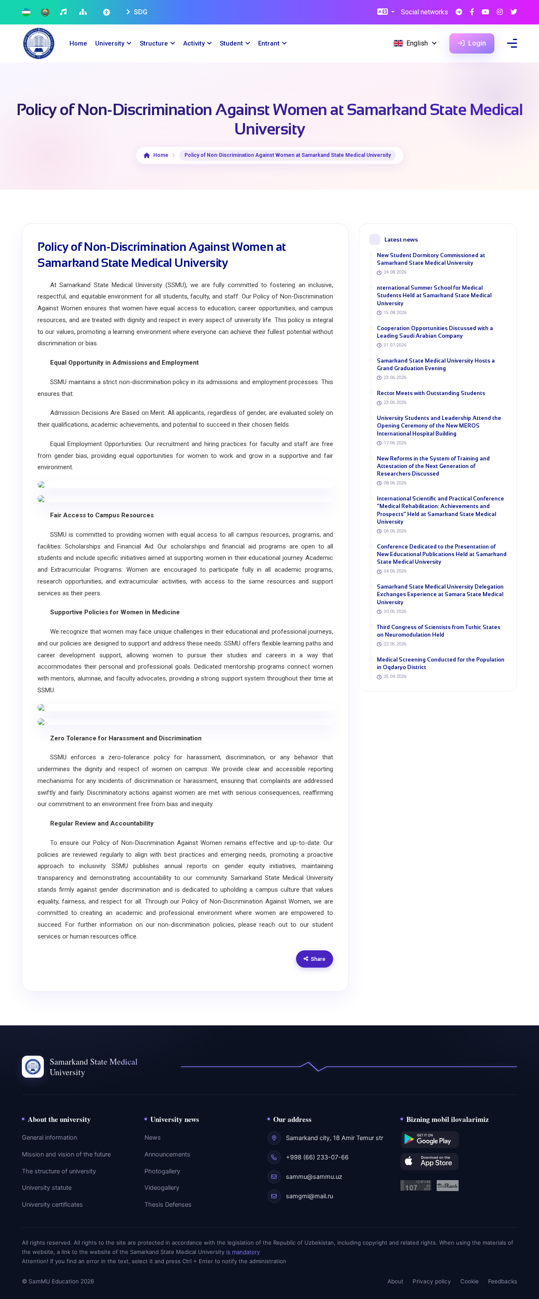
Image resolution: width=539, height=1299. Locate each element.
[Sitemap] (84, 12)
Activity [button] (194, 43)
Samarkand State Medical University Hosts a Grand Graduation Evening (436, 364)
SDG (139, 12)
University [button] (109, 43)
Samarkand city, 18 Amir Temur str (334, 1138)
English (417, 43)
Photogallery (162, 1171)
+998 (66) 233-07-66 (317, 1157)
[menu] (512, 43)
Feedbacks (502, 1281)
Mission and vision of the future (66, 1154)
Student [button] (231, 43)
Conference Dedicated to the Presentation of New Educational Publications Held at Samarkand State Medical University (442, 554)
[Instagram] (500, 12)
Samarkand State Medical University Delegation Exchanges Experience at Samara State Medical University (440, 594)
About (395, 1281)
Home (78, 43)
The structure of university (59, 1171)
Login (476, 43)
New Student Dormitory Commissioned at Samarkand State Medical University (431, 259)
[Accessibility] (107, 12)
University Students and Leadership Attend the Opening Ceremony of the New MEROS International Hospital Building (439, 425)
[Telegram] (459, 12)
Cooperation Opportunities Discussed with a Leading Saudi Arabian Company (435, 332)
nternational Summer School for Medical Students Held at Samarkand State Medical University (434, 295)
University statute (47, 1187)
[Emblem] (45, 12)
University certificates (52, 1204)
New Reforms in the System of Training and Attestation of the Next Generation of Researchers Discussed (433, 466)
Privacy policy (432, 1281)
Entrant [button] (269, 43)
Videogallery (161, 1187)
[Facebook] (472, 12)
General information (49, 1137)
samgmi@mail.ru (309, 1196)
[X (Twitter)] (513, 12)
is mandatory (243, 1251)
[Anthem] (64, 12)
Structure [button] (154, 43)
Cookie (469, 1281)
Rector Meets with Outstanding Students (431, 393)
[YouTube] (485, 12)
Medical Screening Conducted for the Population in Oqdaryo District (440, 663)
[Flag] (26, 12)
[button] (386, 12)
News (152, 1137)
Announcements (167, 1154)
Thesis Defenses (168, 1204)
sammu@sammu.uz (314, 1177)
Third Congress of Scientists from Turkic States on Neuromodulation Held (438, 631)
